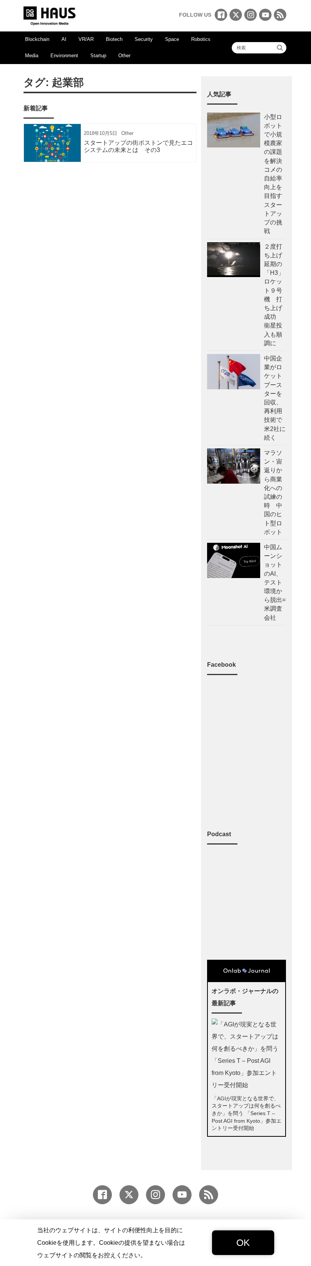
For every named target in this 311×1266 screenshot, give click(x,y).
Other (124, 55)
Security (144, 39)
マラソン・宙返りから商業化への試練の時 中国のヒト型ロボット (273, 492)
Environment (64, 55)
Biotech (114, 39)
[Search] (279, 47)
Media (31, 55)
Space (172, 39)
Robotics (200, 39)
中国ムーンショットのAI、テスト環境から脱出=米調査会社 (275, 582)
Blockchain (37, 39)
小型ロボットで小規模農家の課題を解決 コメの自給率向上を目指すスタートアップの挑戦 (273, 174)
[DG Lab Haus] (49, 15)
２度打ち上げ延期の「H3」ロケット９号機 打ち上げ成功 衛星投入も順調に (274, 294)
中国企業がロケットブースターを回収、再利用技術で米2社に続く (275, 398)
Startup (98, 55)
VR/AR (86, 39)
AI (63, 39)
